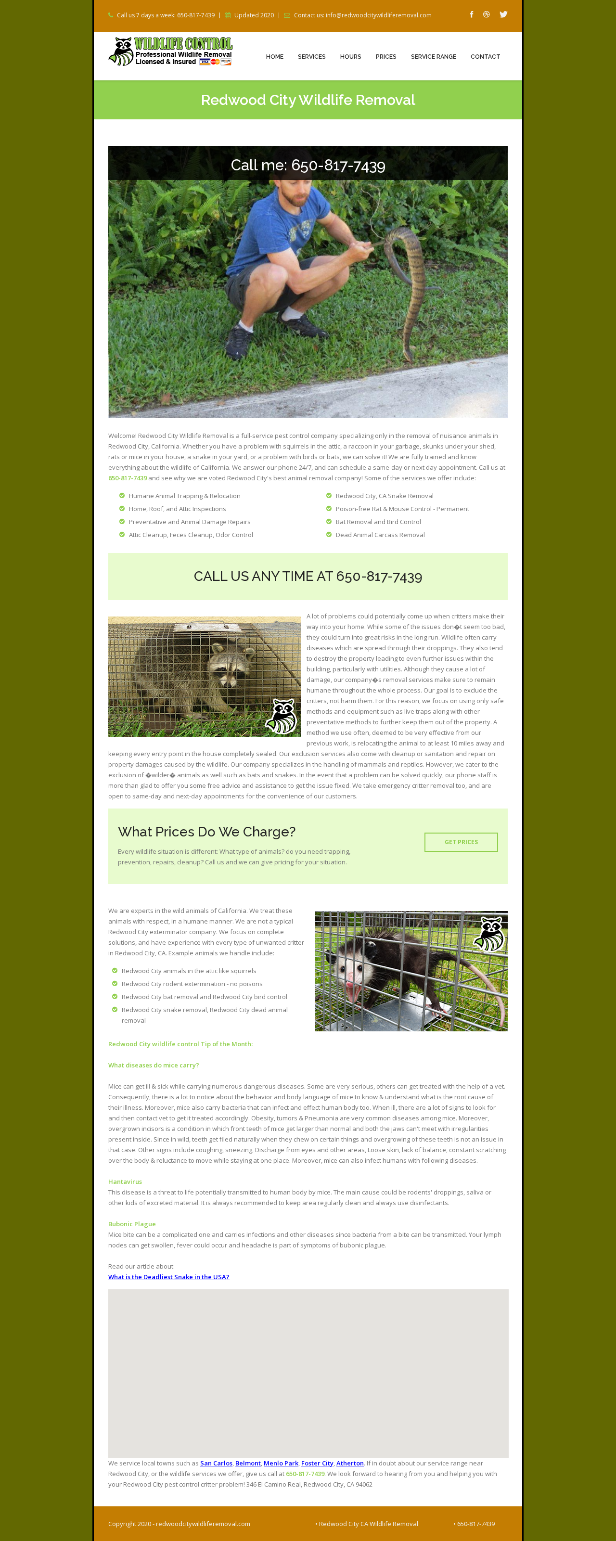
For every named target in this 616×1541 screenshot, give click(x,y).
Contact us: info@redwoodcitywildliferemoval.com (363, 15)
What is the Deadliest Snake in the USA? (169, 1276)
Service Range (433, 56)
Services (312, 56)
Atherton (350, 1463)
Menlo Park (281, 1463)
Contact (485, 56)
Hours (350, 56)
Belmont (248, 1463)
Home (274, 56)
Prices (386, 56)
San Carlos (216, 1463)
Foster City (317, 1463)
